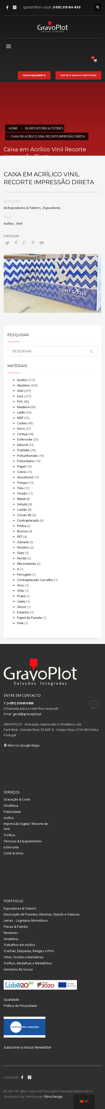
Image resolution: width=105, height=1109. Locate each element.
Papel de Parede (29, 617)
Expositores (52, 208)
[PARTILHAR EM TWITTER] (7, 243)
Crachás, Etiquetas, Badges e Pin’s (29, 951)
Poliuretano (25, 461)
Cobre (21, 472)
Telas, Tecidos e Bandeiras (23, 957)
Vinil (19, 223)
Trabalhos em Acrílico (19, 945)
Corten (22, 423)
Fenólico (23, 547)
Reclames (11, 932)
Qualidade (11, 999)
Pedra (21, 526)
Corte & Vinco (13, 853)
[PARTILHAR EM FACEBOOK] (16, 242)
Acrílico (9, 223)
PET (19, 536)
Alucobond (25, 477)
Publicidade (12, 811)
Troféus (9, 835)
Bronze (22, 531)
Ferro (21, 428)
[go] (91, 351)
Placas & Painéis (16, 926)
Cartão (22, 509)
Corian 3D (24, 515)
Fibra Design (53, 1096)
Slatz (20, 553)
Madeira (23, 407)
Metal (21, 499)
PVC (20, 401)
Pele (20, 623)
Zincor (21, 607)
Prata (21, 596)
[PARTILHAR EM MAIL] (41, 242)
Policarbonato (27, 455)
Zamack (23, 542)
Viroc (20, 585)
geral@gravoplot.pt (27, 714)
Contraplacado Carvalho (35, 580)
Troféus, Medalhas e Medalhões (28, 963)
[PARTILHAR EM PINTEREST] (33, 242)
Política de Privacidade (20, 1005)
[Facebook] (7, 7)
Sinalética (11, 805)
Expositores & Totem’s (20, 908)
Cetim (21, 601)
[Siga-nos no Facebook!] (22, 1077)
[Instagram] (14, 7)
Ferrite (22, 558)
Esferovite (24, 439)
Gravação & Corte (17, 799)
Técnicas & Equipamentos (23, 841)
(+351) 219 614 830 (67, 7)
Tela (20, 488)
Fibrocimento (26, 563)
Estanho (23, 612)
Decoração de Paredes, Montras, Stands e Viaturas (42, 914)
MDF (20, 418)
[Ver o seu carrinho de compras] (95, 60)
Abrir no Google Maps (23, 745)
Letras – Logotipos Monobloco (26, 920)
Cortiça (22, 434)
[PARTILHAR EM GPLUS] (24, 242)
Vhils (20, 590)
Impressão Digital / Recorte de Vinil (26, 826)
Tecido (22, 493)
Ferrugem (24, 574)
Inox (20, 396)
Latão (21, 412)
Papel (21, 466)
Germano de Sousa (18, 969)
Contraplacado (28, 520)
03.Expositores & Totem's (22, 208)
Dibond (22, 445)
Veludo (22, 504)
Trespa (22, 482)
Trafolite (23, 450)
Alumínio (23, 385)
